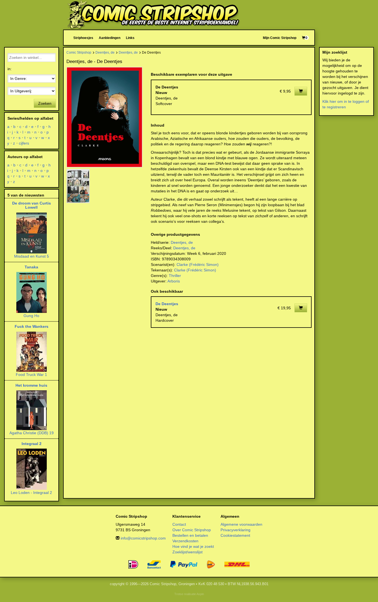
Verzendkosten (185, 541)
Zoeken (44, 103)
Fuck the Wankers (31, 326)
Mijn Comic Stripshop (279, 38)
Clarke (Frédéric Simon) (198, 264)
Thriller (175, 275)
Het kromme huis (31, 385)
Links (130, 38)
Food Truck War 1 (31, 374)
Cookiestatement (235, 535)
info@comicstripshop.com (143, 538)
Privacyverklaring (235, 530)
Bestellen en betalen (190, 535)
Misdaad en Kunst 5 (31, 256)
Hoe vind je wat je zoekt (193, 546)
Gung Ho (31, 315)
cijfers (24, 143)
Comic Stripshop (78, 52)
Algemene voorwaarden (241, 524)
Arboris (173, 281)
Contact (179, 524)
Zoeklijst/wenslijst (187, 552)
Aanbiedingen (109, 38)
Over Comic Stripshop (191, 530)
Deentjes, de (105, 52)
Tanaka (31, 267)
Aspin (200, 594)
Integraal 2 (32, 443)
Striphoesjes (83, 38)
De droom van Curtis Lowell (31, 205)
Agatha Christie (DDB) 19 (31, 433)
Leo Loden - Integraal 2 (31, 492)
